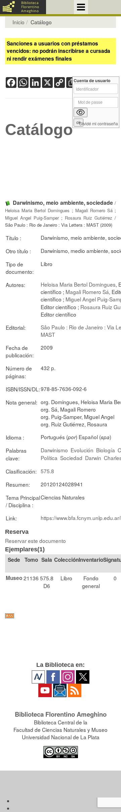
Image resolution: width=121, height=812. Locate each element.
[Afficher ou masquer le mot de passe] (80, 112)
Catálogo (39, 129)
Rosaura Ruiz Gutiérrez (88, 218)
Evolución (82, 450)
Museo (14, 578)
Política (49, 457)
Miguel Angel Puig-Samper (32, 218)
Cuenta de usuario (92, 81)
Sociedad (71, 457)
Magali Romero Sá (94, 210)
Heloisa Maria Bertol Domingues (37, 210)
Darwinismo (54, 450)
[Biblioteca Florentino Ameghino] (23, 7)
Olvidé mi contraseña (98, 124)
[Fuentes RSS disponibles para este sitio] (60, 615)
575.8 (47, 471)
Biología (105, 450)
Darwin (93, 457)
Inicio (18, 22)
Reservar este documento (35, 540)
